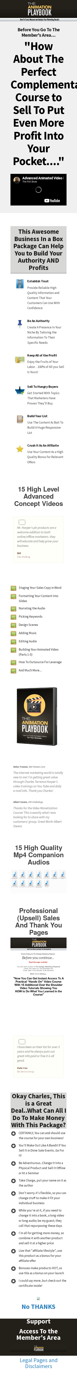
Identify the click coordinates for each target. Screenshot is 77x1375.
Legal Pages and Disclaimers (39, 1363)
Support (38, 1321)
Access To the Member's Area (38, 1334)
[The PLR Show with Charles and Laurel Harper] (38, 10)
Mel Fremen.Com (37, 766)
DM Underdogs (35, 802)
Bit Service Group (25, 1071)
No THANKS (38, 1306)
